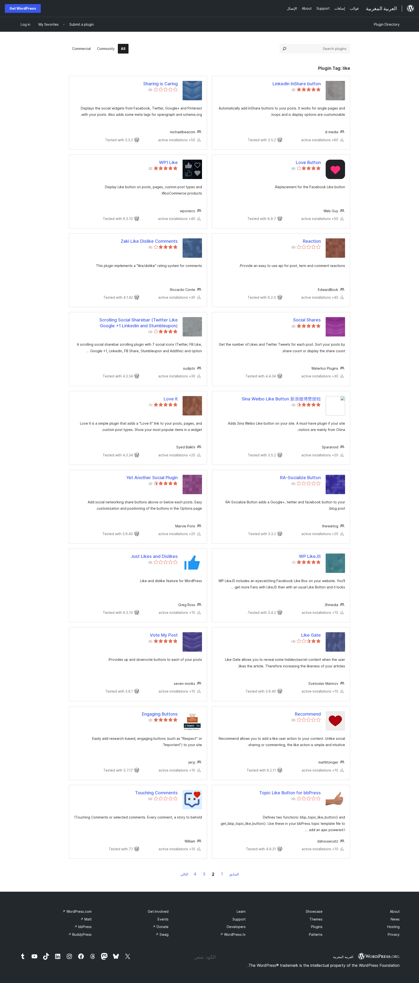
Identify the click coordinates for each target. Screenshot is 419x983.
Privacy (394, 934)
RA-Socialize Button (300, 477)
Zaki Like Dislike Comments (149, 241)
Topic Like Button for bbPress (290, 792)
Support (239, 919)
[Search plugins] (284, 49)
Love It (171, 398)
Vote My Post (164, 635)
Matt (86, 919)
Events (163, 919)
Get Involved (158, 911)
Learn (241, 911)
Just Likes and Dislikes (154, 556)
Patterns (315, 934)
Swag (162, 934)
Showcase (314, 911)
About (395, 911)
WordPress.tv (233, 934)
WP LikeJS (310, 556)
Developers (236, 927)
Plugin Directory (387, 24)
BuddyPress (80, 934)
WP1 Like (168, 162)
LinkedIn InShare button (297, 83)
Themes (315, 919)
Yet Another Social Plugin (152, 477)
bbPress (83, 927)
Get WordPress (22, 8)
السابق (234, 874)
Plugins (316, 927)
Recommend (308, 714)
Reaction (312, 241)
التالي (184, 874)
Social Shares (307, 319)
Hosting (393, 927)
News (395, 919)
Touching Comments (156, 792)
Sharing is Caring (160, 83)
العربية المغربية (343, 957)
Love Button (308, 162)
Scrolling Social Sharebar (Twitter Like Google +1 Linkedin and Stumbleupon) (138, 322)
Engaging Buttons (160, 714)
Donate (161, 927)
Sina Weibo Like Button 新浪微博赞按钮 (281, 398)
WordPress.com (77, 911)
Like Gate (311, 635)
